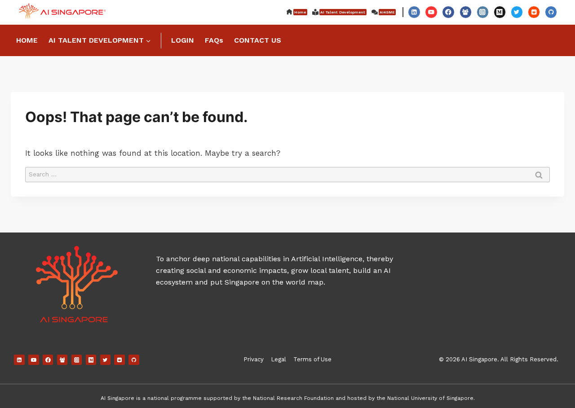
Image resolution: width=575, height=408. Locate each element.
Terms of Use (312, 359)
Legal (278, 359)
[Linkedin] (414, 12)
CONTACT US (257, 40)
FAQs (214, 40)
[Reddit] (534, 12)
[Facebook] (448, 12)
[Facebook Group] (466, 12)
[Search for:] (287, 173)
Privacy (253, 359)
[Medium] (500, 12)
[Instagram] (483, 12)
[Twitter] (517, 12)
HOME (27, 40)
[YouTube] (431, 12)
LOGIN (182, 40)
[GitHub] (551, 12)
